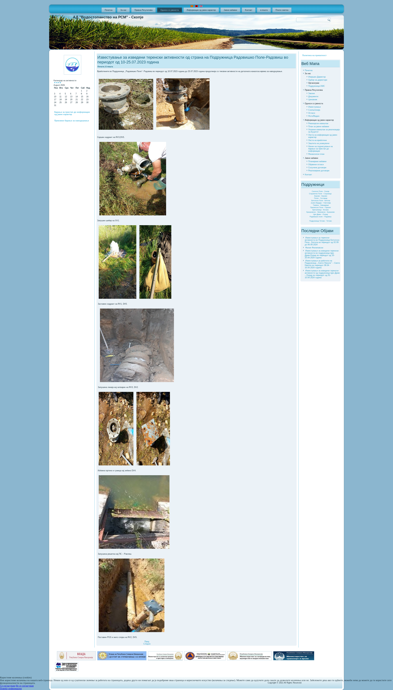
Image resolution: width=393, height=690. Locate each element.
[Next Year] (59, 83)
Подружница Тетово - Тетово (320, 221)
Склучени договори (317, 167)
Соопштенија (314, 110)
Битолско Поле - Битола (320, 200)
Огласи (311, 113)
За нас (123, 10)
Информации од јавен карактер (201, 10)
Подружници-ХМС (316, 86)
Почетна (108, 10)
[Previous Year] (55, 83)
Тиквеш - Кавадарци (321, 205)
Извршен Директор (317, 77)
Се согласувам (7, 685)
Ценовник (312, 99)
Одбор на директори (317, 80)
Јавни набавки (230, 10)
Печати (101, 67)
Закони (311, 93)
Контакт (248, 10)
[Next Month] (61, 83)
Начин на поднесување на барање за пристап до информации (320, 148)
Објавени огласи (316, 164)
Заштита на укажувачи (318, 143)
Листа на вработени (317, 140)
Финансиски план (316, 154)
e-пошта (264, 10)
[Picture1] (126, 104)
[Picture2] (183, 104)
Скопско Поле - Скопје (320, 191)
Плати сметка (282, 10)
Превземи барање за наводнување (71, 120)
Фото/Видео (313, 116)
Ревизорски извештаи (318, 123)
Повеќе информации (11, 688)
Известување (314, 107)
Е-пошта (109, 67)
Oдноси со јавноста (169, 10)
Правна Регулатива (143, 10)
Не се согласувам (25, 685)
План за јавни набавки (318, 126)
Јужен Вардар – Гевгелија (321, 203)
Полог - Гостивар (320, 198)
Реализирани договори (318, 170)
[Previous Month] (57, 83)
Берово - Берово (320, 196)
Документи (313, 96)
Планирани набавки (317, 161)
